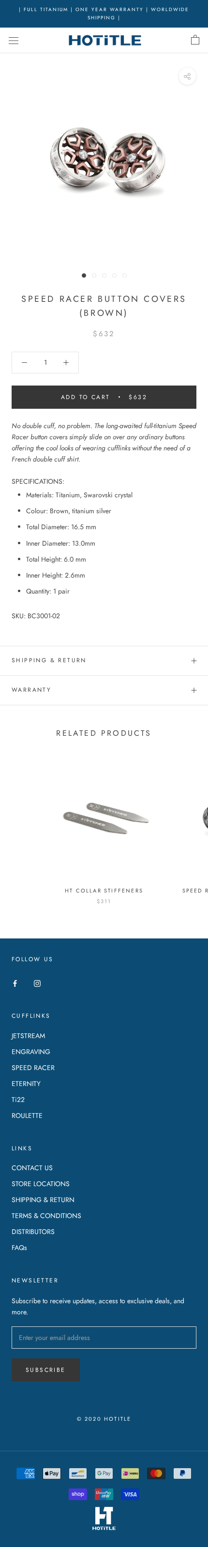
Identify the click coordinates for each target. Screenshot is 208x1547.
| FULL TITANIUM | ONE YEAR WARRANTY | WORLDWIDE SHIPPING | (104, 13)
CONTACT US (32, 1168)
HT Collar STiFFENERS (104, 890)
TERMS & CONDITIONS (46, 1215)
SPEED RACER (33, 1067)
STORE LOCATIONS (41, 1184)
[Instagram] (37, 982)
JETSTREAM (28, 1036)
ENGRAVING (31, 1051)
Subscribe (46, 1370)
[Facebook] (15, 982)
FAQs (19, 1247)
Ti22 (18, 1099)
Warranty (31, 689)
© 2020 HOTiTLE (104, 1419)
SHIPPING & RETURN (43, 1200)
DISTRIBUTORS (33, 1231)
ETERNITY (26, 1083)
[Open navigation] (13, 40)
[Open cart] (195, 40)
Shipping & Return (49, 660)
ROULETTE (27, 1115)
